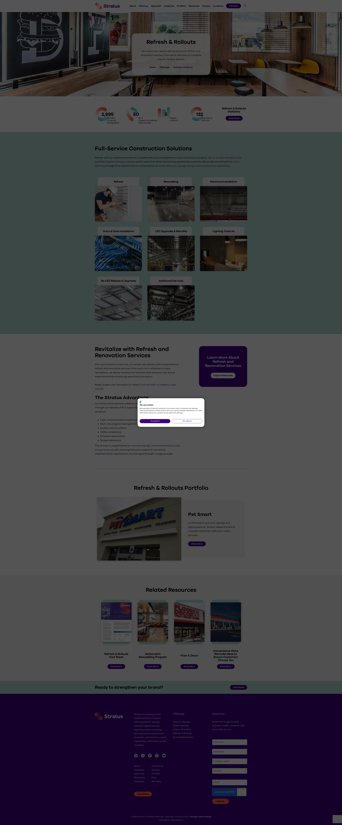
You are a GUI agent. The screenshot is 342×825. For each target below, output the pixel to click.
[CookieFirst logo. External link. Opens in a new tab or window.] (141, 402)
